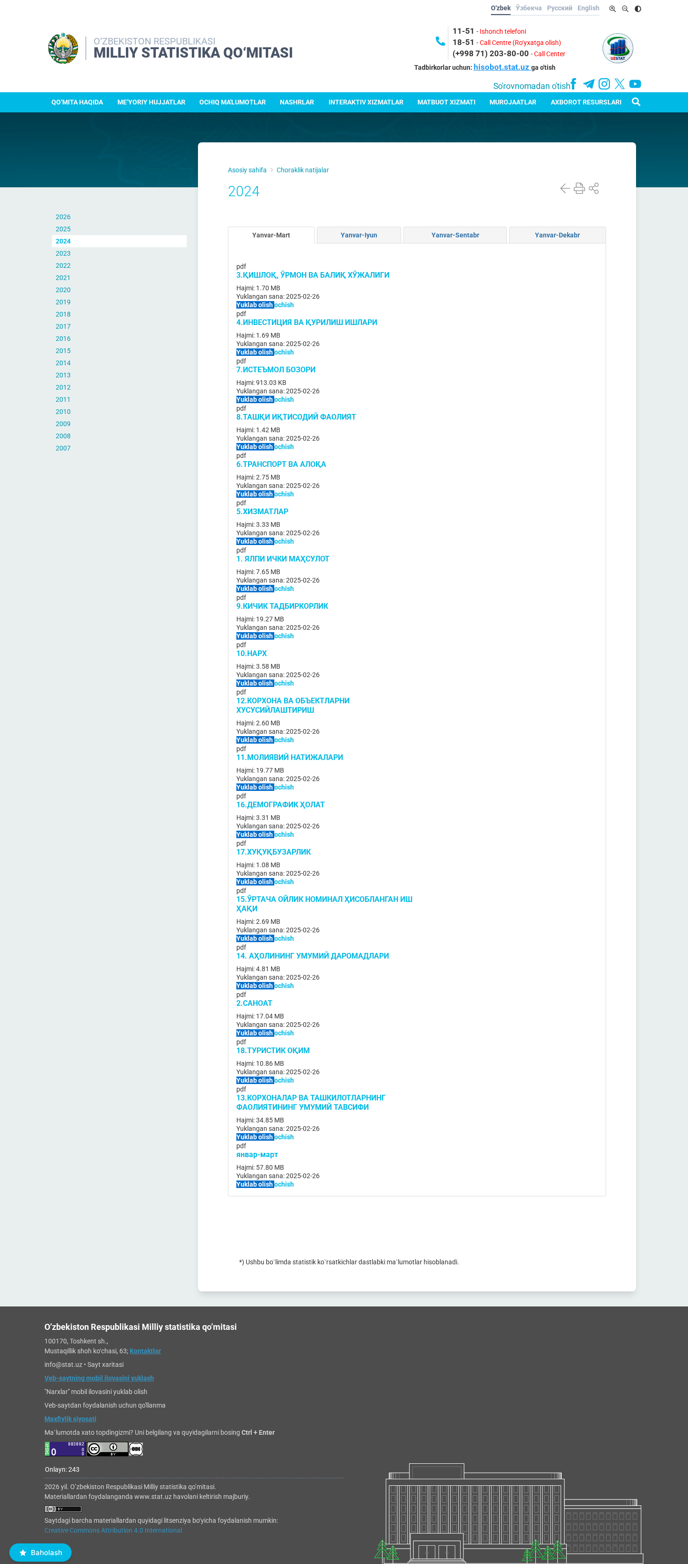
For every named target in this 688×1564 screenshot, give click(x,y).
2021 (63, 277)
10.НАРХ (251, 653)
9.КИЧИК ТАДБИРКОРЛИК (282, 606)
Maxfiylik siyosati (70, 1419)
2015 (63, 350)
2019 (63, 302)
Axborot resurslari (586, 102)
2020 (63, 290)
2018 (63, 314)
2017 (63, 326)
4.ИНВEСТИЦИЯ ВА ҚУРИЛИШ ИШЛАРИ (306, 322)
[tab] (271, 235)
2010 (63, 411)
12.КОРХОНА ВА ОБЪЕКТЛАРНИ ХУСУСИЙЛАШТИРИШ (293, 705)
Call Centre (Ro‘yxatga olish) (520, 42)
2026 (63, 217)
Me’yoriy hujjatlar (151, 102)
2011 (63, 399)
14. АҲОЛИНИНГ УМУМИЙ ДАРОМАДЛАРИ (312, 956)
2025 (63, 229)
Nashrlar (297, 102)
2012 (63, 387)
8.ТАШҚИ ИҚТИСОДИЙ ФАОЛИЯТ (296, 417)
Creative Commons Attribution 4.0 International (113, 1530)
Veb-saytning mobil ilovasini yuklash (99, 1378)
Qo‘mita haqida (77, 102)
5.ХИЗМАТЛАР (262, 511)
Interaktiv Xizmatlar (366, 102)
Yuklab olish (255, 305)
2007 (63, 448)
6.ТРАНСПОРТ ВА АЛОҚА (281, 464)
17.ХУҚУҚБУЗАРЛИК (273, 852)
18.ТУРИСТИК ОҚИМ (273, 1050)
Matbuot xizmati (446, 102)
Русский (559, 8)
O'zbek (501, 8)
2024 (63, 241)
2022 (63, 265)
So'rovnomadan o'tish (532, 86)
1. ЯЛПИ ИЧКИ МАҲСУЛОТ (282, 558)
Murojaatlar (513, 102)
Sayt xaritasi (106, 1364)
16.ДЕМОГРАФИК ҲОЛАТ (280, 804)
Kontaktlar (145, 1351)
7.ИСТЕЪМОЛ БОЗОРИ (275, 369)
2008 (63, 436)
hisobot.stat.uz (502, 67)
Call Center (549, 54)
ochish (284, 305)
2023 (63, 253)
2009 (63, 424)
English (589, 8)
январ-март (257, 1154)
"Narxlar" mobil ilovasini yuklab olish (95, 1391)
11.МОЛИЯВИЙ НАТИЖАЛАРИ (289, 757)
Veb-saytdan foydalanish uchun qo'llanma (105, 1405)
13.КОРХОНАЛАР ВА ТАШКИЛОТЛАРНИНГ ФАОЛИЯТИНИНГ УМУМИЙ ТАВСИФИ (311, 1102)
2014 (63, 363)
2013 (63, 375)
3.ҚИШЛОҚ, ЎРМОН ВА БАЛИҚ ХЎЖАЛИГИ (312, 275)
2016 (63, 338)
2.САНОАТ (254, 1003)
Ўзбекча (529, 8)
